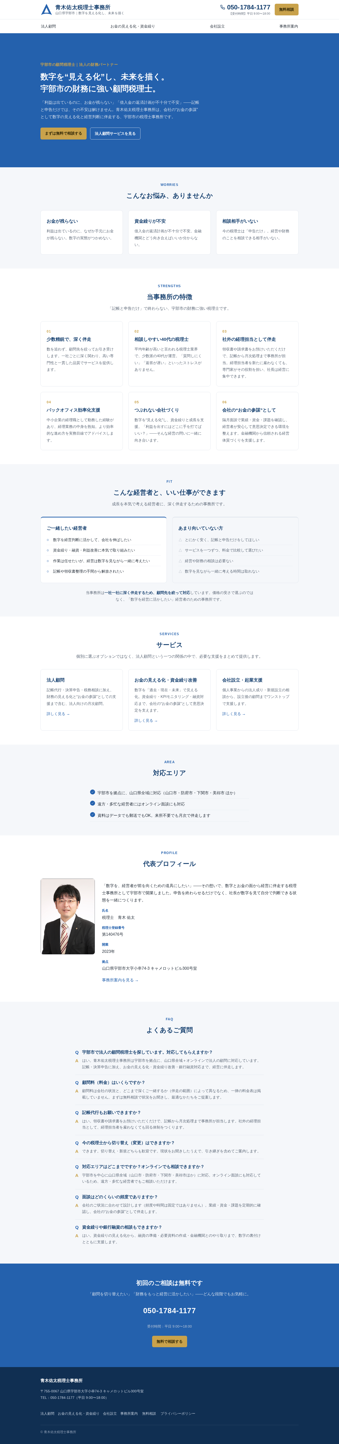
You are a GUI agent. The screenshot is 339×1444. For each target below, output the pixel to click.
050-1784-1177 (248, 7)
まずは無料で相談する (63, 133)
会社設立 (217, 26)
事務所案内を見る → (120, 980)
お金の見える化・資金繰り (132, 26)
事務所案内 (288, 26)
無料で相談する (170, 1341)
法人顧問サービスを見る (115, 134)
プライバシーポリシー (178, 1413)
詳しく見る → (58, 714)
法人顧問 (48, 26)
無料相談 (286, 9)
